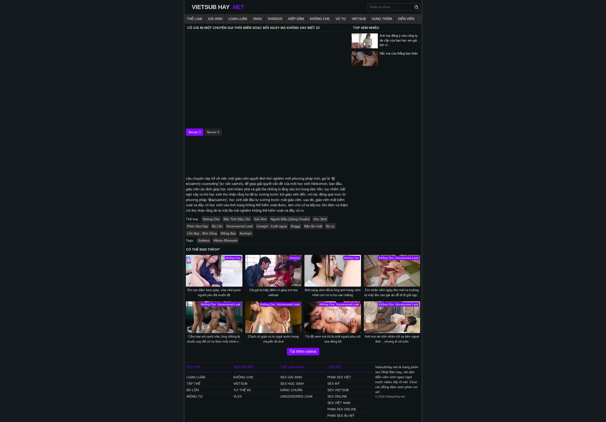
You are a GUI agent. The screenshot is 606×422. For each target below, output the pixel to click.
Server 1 (194, 132)
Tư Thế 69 (242, 390)
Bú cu (330, 226)
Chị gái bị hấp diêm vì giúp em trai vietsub (273, 292)
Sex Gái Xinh (291, 377)
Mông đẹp (228, 233)
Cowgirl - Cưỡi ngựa (272, 226)
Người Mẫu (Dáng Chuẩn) (290, 219)
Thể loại (194, 19)
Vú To (341, 19)
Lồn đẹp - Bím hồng (202, 233)
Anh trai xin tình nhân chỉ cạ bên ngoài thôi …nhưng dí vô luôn (392, 339)
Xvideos (275, 19)
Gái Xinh (215, 19)
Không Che (320, 19)
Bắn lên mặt (313, 226)
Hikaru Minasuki (225, 240)
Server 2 (213, 132)
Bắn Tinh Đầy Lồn (236, 219)
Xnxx (257, 19)
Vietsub (359, 19)
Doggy (295, 226)
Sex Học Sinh (292, 383)
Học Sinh (320, 219)
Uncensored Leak (239, 226)
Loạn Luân (237, 19)
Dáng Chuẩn (291, 390)
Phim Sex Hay (197, 226)
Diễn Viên (406, 19)
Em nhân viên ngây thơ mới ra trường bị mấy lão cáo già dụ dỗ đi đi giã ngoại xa (391, 293)
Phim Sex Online (341, 409)
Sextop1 (246, 233)
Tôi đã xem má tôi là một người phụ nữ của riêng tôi (332, 339)
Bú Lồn (217, 226)
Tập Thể (194, 383)
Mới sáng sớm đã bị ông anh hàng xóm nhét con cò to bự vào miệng (333, 292)
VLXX (237, 396)
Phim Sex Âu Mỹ (340, 415)
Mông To (195, 396)
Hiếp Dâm (296, 19)
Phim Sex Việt (339, 377)
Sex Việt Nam (338, 403)
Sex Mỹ (333, 383)
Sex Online (337, 396)
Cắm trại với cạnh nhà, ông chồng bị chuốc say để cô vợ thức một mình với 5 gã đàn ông (214, 339)
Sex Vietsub (338, 390)
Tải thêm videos (303, 351)
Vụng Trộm (382, 19)
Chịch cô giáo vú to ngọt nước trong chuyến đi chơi (273, 339)
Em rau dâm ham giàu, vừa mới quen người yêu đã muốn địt (214, 292)
